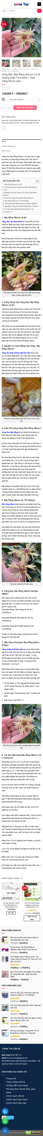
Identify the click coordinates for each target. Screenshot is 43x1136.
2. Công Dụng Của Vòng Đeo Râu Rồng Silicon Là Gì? (20, 188)
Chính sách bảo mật (16, 1103)
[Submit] (39, 11)
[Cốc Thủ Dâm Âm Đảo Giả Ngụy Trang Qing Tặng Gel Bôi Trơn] (32, 891)
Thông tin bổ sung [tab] (8, 146)
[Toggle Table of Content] (36, 181)
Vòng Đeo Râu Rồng (10, 432)
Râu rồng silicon (8, 504)
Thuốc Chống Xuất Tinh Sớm (29, 123)
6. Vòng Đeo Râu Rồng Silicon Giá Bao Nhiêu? (20, 204)
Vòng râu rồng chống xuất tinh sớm (16, 353)
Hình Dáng (3, 99)
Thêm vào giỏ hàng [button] (32, 918)
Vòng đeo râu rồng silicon (12, 221)
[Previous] (5, 37)
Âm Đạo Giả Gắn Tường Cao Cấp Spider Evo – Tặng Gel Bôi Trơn (11, 905)
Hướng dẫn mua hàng (17, 1085)
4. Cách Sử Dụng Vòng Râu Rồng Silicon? (18, 198)
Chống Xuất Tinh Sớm (20, 69)
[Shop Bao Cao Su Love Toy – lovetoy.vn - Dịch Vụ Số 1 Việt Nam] (21, 4)
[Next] (38, 37)
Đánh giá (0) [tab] (6, 151)
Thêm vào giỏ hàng (25, 108)
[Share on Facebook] (4, 128)
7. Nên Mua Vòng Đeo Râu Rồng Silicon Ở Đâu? (20, 206)
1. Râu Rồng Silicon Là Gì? (12, 184)
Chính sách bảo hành (16, 1099)
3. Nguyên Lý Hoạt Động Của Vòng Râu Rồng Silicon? (20, 194)
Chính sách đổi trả (15, 1096)
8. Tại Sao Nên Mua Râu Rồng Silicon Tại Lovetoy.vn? (18, 210)
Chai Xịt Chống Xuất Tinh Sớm (18, 120)
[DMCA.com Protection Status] (33, 1133)
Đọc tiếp (11, 913)
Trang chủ (6, 69)
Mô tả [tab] (4, 141)
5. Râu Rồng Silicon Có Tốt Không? (16, 201)
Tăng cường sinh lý (15, 1082)
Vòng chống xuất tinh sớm (12, 649)
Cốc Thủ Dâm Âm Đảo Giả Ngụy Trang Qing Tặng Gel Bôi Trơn (31, 905)
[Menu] (39, 4)
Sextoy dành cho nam (12, 123)
